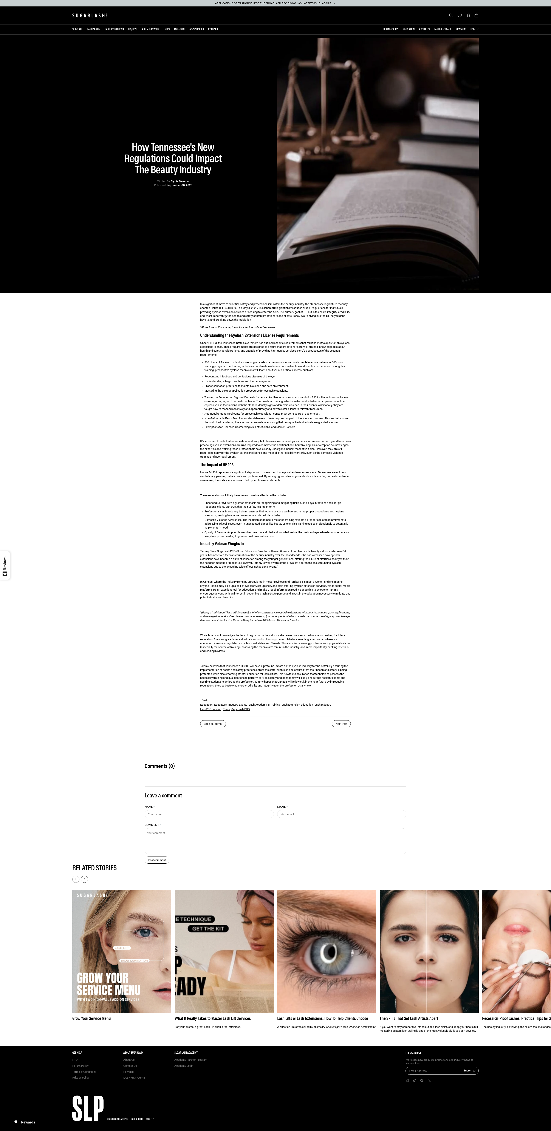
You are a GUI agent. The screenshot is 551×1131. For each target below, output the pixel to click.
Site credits (137, 1119)
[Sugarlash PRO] (90, 15)
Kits (167, 29)
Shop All (77, 29)
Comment (153, 825)
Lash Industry (323, 704)
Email (282, 807)
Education (409, 29)
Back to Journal (213, 724)
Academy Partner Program (190, 1060)
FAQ (75, 1060)
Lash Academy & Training (264, 704)
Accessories (196, 29)
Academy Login (183, 1066)
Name (150, 807)
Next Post (341, 724)
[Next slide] (84, 879)
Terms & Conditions (84, 1072)
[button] (476, 15)
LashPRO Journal (210, 709)
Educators (220, 704)
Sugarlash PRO (240, 709)
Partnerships (390, 29)
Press (226, 709)
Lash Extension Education (297, 704)
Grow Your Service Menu (91, 1018)
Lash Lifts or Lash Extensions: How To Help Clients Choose (322, 1018)
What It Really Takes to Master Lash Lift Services (213, 1018)
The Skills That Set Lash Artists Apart (409, 1018)
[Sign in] (468, 15)
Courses (213, 29)
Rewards (461, 29)
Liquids (132, 29)
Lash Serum (94, 29)
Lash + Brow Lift (151, 29)
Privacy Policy (80, 1077)
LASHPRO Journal (134, 1077)
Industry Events (237, 704)
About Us (424, 29)
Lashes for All (442, 29)
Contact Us (130, 1066)
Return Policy (80, 1066)
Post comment (157, 860)
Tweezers (179, 29)
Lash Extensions (114, 29)
